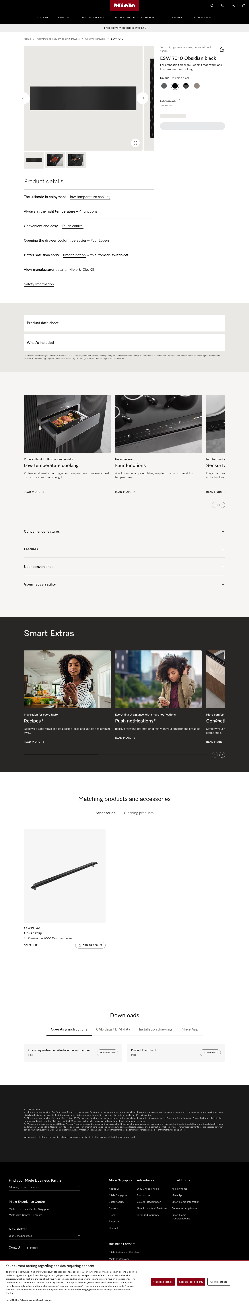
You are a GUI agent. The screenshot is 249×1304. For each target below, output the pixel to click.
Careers (113, 1208)
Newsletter (18, 1229)
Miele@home (179, 1189)
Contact (113, 1228)
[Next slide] (142, 98)
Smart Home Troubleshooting (181, 1217)
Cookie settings (218, 1282)
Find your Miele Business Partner (36, 1180)
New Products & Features (152, 1208)
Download (107, 1053)
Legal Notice (12, 1300)
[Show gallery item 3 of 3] (76, 160)
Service (177, 18)
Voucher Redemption (149, 1202)
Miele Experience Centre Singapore (29, 1209)
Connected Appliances (184, 1208)
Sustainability (116, 1202)
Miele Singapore (118, 1195)
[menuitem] (44, 17)
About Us (114, 1189)
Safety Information (39, 284)
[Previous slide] (24, 98)
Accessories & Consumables (134, 18)
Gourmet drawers (95, 39)
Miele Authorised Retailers (124, 1252)
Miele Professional (119, 1259)
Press (112, 1215)
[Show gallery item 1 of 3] (34, 160)
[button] (164, 86)
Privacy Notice (28, 1300)
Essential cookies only (191, 1282)
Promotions (143, 1195)
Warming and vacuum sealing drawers (58, 39)
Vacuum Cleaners (92, 18)
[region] (89, 98)
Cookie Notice (44, 1300)
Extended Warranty (148, 1215)
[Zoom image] (135, 143)
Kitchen (42, 18)
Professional (202, 18)
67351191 (32, 1248)
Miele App (189, 1029)
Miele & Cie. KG (81, 269)
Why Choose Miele (148, 1189)
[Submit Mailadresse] (78, 1236)
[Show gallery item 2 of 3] (55, 160)
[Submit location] (78, 1188)
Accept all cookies (163, 1282)
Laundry (64, 18)
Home (27, 39)
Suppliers (114, 1221)
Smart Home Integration (185, 1202)
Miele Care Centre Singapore (25, 1215)
